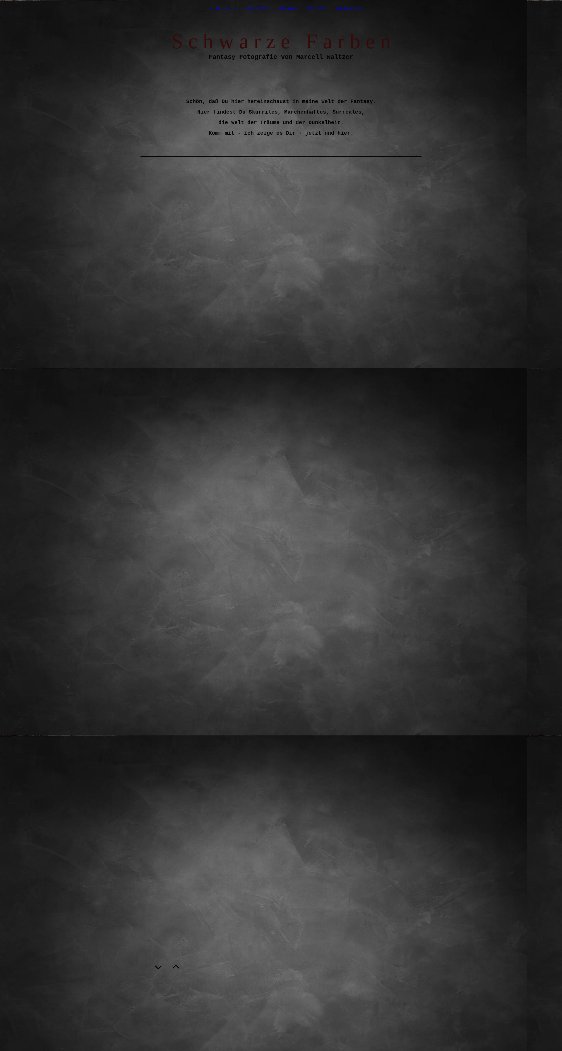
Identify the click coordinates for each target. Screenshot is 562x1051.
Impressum (349, 8)
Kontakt (316, 8)
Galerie (288, 8)
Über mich (257, 8)
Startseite (223, 8)
